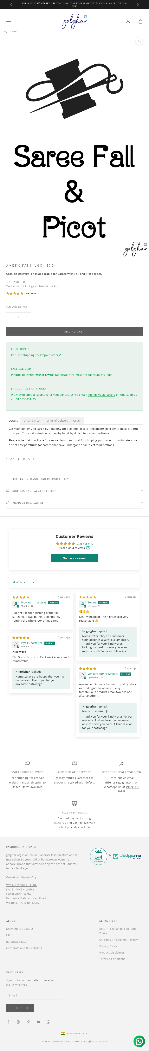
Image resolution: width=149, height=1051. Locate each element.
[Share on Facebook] (18, 459)
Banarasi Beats (16, 941)
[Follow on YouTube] (38, 1022)
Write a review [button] (74, 558)
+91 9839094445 (25, 399)
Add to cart (74, 331)
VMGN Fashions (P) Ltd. (21, 885)
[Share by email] (34, 459)
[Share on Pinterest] (29, 459)
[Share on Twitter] (23, 459)
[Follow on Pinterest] (28, 1022)
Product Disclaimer (112, 952)
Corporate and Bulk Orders (24, 948)
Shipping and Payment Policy (118, 940)
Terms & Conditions (112, 959)
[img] (20, 597)
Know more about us (20, 929)
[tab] (13, 421)
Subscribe (20, 1008)
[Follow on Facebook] (8, 1022)
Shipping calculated (33, 286)
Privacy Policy (108, 946)
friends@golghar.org (101, 394)
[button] (15, 293)
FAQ (8, 935)
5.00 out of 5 (84, 544)
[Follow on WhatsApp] (48, 1022)
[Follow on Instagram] (18, 1022)
